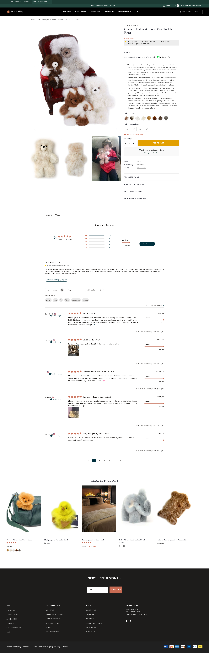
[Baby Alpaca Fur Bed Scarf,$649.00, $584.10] (99, 511)
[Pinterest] (131, 621)
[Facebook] (126, 621)
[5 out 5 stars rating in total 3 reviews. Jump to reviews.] (12, 542)
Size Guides (141, 168)
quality (48, 300)
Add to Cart (158, 143)
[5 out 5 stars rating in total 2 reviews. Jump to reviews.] (87, 542)
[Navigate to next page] (120, 460)
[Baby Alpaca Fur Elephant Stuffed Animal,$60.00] (136, 511)
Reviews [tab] (48, 215)
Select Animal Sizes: (133, 124)
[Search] (180, 12)
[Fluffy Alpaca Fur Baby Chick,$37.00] (61, 511)
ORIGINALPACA (131, 26)
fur (61, 300)
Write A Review (147, 244)
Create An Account (194, 6)
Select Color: (130, 113)
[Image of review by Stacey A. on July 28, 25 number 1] (73, 412)
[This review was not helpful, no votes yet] (162, 332)
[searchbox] (52, 290)
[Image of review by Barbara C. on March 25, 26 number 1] (73, 350)
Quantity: (128, 139)
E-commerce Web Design (41, 647)
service (85, 300)
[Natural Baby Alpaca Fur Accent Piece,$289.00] (174, 511)
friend (67, 300)
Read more (97, 325)
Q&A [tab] (57, 215)
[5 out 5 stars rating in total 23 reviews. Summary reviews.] (129, 38)
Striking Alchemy (61, 647)
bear (55, 300)
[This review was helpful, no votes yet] (157, 332)
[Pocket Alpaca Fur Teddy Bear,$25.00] (24, 511)
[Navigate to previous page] (89, 460)
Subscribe (116, 589)
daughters (76, 300)
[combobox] (74, 290)
